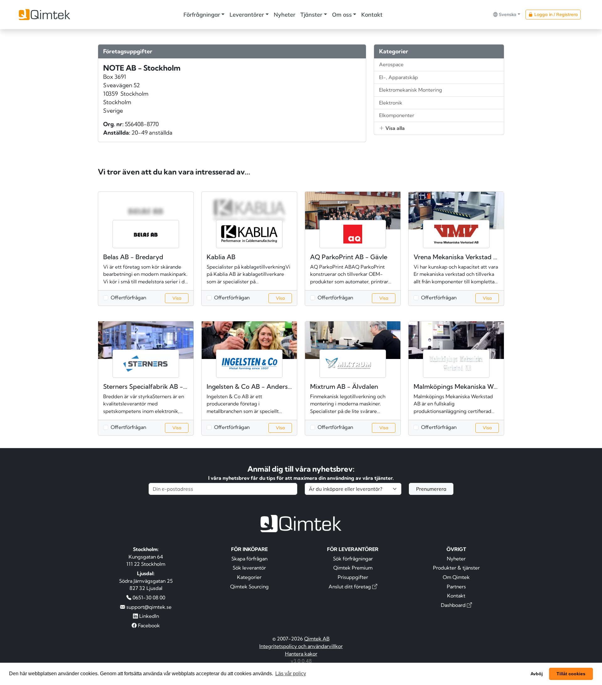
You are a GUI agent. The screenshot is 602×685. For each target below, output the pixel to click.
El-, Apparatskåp (398, 77)
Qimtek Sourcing (249, 586)
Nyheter (284, 14)
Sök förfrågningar (353, 558)
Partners (456, 586)
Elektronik (390, 102)
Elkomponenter (396, 115)
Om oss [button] (342, 14)
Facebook (148, 625)
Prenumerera (431, 489)
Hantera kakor (301, 653)
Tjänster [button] (311, 14)
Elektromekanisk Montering (410, 90)
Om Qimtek (456, 577)
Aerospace (391, 64)
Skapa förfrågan (249, 558)
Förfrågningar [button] (201, 14)
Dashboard (454, 605)
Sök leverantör (249, 568)
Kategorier (249, 577)
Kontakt (372, 14)
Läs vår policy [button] (290, 673)
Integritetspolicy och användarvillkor (301, 646)
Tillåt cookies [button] (571, 673)
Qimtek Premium (352, 568)
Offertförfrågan (128, 297)
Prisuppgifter (353, 577)
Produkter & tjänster (456, 568)
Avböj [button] (537, 673)
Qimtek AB (317, 638)
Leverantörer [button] (247, 14)
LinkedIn (148, 616)
